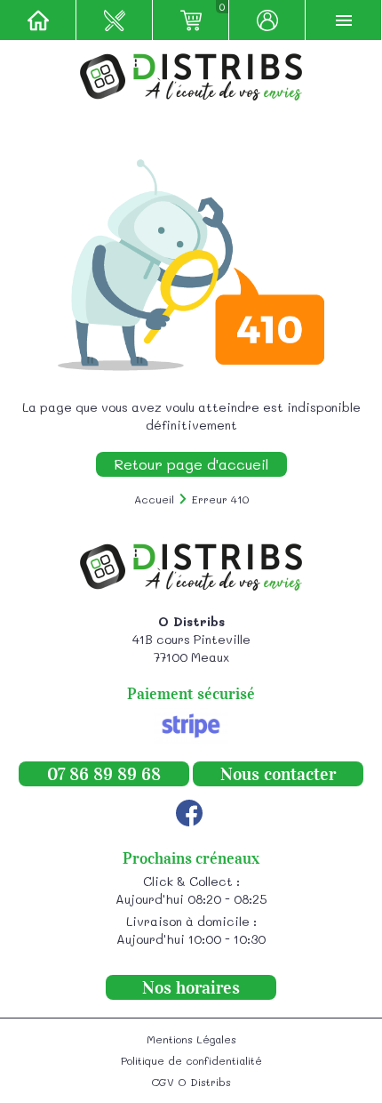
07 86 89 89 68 (104, 774)
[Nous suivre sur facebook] (189, 813)
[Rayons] (114, 20)
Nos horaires (191, 987)
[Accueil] (38, 20)
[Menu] (344, 20)
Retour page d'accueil (191, 464)
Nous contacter (278, 774)
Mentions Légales (191, 1039)
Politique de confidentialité (191, 1060)
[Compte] (267, 20)
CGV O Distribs (191, 1082)
